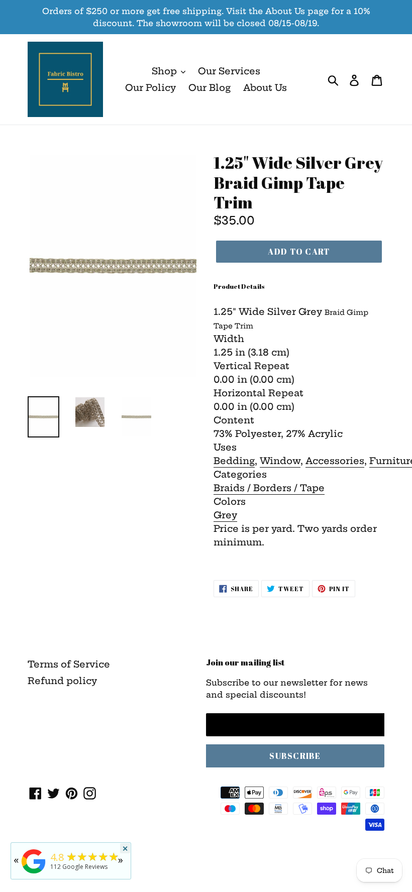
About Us (265, 87)
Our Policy (150, 87)
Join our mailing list (245, 662)
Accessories (334, 461)
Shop (165, 71)
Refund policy (62, 681)
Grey (225, 515)
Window (280, 461)
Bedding (234, 461)
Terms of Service (69, 664)
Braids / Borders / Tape (269, 488)
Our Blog (209, 87)
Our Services (229, 71)
